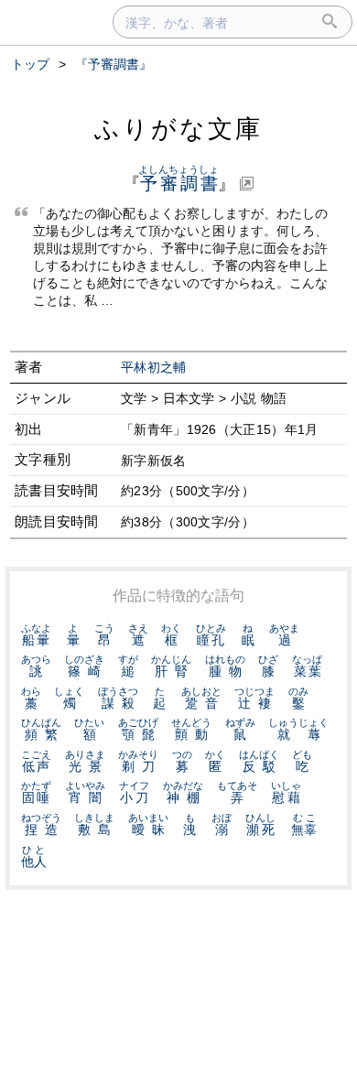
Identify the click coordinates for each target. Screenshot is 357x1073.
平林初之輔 (154, 367)
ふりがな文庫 (178, 128)
